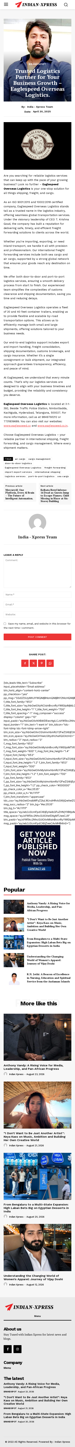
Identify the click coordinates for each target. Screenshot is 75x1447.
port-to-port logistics (41, 476)
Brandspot (37, 64)
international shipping (47, 472)
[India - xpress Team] (37, 522)
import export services (18, 472)
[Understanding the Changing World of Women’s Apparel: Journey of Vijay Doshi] (14, 960)
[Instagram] (17, 1349)
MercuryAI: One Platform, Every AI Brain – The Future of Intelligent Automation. (19, 494)
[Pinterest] (41, 663)
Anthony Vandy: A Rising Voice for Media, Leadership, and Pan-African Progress (48, 907)
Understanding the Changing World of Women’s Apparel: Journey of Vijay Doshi (45, 960)
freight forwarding (55, 467)
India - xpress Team (40, 106)
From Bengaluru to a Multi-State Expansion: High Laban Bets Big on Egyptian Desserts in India (49, 942)
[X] (33, 663)
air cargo (20, 459)
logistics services (15, 476)
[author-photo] (6, 1074)
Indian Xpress (16, 1074)
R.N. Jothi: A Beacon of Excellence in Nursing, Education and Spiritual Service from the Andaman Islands (48, 977)
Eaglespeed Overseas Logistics (23, 467)
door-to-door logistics (18, 463)
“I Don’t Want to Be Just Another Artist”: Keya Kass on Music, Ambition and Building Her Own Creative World (47, 924)
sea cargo (63, 476)
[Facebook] (25, 663)
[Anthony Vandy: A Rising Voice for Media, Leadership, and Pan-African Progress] (14, 907)
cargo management (39, 459)
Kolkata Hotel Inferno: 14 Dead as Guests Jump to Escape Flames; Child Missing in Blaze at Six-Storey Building (55, 496)
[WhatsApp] (50, 663)
